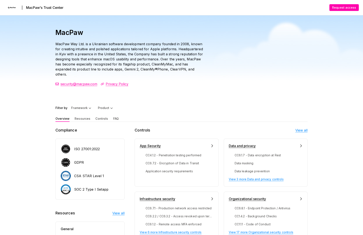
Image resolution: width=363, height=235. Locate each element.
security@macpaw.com (78, 84)
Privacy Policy (117, 84)
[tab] (62, 118)
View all (118, 213)
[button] (81, 108)
